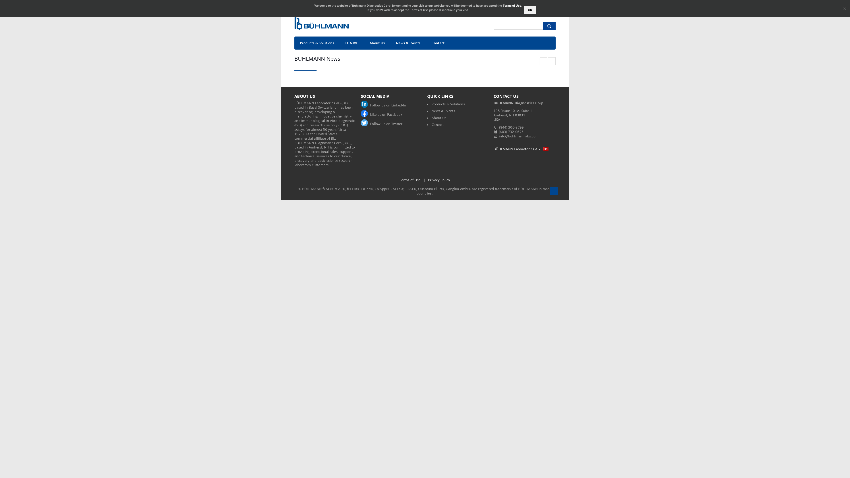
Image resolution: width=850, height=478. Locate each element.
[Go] (549, 26)
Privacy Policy (439, 180)
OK (530, 10)
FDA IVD (352, 43)
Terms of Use (410, 180)
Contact (437, 43)
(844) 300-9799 (511, 127)
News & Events (408, 43)
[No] (844, 8)
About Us (377, 43)
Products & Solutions (317, 43)
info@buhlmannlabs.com (519, 136)
